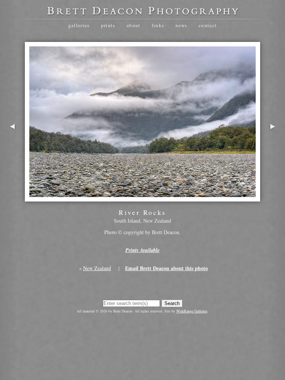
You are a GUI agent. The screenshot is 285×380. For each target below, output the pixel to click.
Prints (108, 25)
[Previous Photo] (12, 147)
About (134, 25)
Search (172, 303)
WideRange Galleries (191, 311)
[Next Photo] (272, 147)
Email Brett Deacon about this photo (166, 268)
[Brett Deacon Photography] (142, 13)
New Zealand (97, 268)
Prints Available (142, 250)
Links (158, 25)
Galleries (79, 25)
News (181, 25)
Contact (208, 25)
